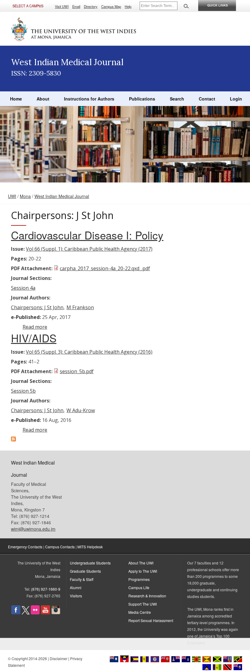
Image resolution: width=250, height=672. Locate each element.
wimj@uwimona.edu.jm (33, 529)
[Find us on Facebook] (15, 612)
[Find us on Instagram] (55, 612)
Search (177, 98)
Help (128, 6)
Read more (35, 327)
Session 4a (23, 288)
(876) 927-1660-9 (45, 589)
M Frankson (80, 307)
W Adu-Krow (80, 410)
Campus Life (138, 587)
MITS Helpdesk (90, 546)
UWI (12, 196)
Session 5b (23, 390)
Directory (91, 6)
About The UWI (140, 562)
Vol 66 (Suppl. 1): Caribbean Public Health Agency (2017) (89, 249)
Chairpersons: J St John (37, 307)
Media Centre (139, 612)
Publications (142, 98)
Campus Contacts (60, 546)
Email (76, 6)
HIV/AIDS (33, 337)
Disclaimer (58, 658)
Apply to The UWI (142, 571)
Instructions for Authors (89, 98)
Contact (207, 98)
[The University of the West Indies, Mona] (74, 28)
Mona (25, 196)
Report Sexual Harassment (150, 620)
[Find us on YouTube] (45, 612)
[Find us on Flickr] (35, 612)
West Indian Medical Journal (61, 196)
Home (16, 98)
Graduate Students (85, 571)
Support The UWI (142, 604)
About (43, 98)
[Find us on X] (26, 612)
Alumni (75, 587)
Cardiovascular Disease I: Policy (87, 234)
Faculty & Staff (81, 579)
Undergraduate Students (90, 562)
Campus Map (111, 6)
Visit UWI (62, 6)
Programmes (139, 579)
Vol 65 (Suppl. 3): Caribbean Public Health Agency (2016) (89, 351)
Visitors (76, 595)
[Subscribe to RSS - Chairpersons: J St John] (13, 439)
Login (236, 98)
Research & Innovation (147, 595)
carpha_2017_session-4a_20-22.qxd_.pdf (105, 268)
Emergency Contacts (25, 546)
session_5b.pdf (77, 371)
